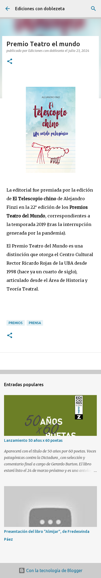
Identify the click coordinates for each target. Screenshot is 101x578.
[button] (9, 61)
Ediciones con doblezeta (40, 8)
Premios (16, 323)
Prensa (35, 323)
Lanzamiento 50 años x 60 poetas (33, 440)
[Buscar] (93, 8)
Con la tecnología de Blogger (53, 570)
